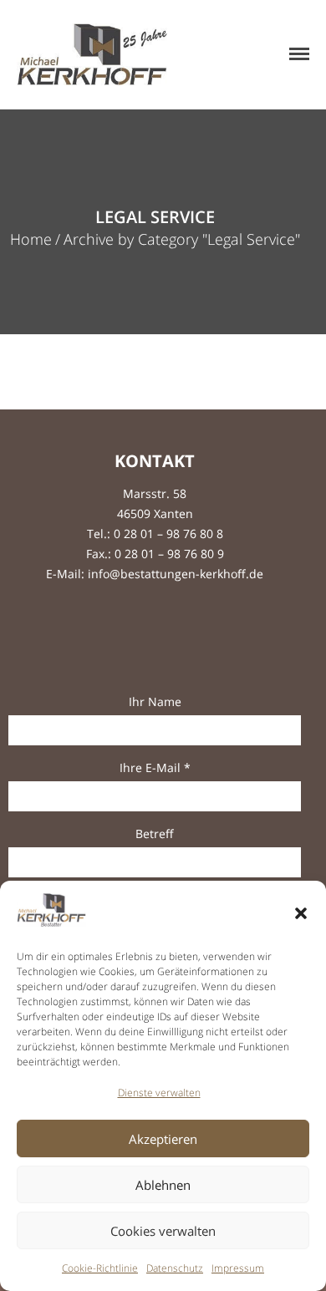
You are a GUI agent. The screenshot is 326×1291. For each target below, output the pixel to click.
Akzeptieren (163, 1139)
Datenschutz (174, 1268)
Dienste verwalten (159, 1092)
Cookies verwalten (163, 1230)
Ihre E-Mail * (155, 767)
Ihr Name (155, 701)
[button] (301, 913)
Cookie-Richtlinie (100, 1268)
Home (31, 239)
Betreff (154, 833)
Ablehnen (163, 1185)
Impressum (237, 1268)
